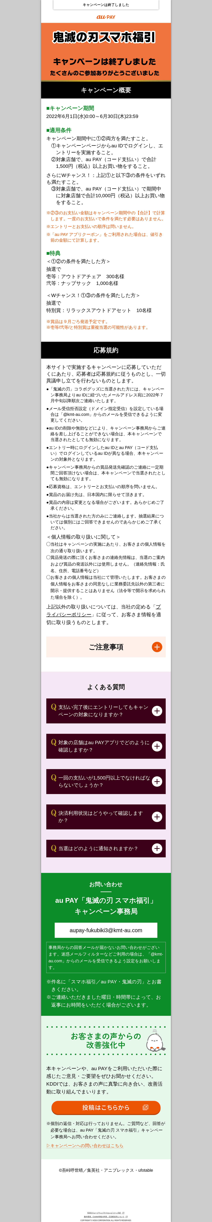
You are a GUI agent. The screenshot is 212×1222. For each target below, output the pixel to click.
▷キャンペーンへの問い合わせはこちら (85, 1145)
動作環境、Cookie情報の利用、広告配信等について (104, 1217)
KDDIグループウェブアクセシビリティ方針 (104, 1213)
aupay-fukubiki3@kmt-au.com (106, 930)
